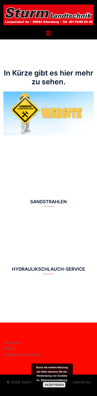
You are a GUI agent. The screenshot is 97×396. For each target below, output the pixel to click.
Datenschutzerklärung (22, 354)
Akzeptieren (54, 385)
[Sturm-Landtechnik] (48, 14)
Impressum (12, 342)
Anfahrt (9, 348)
